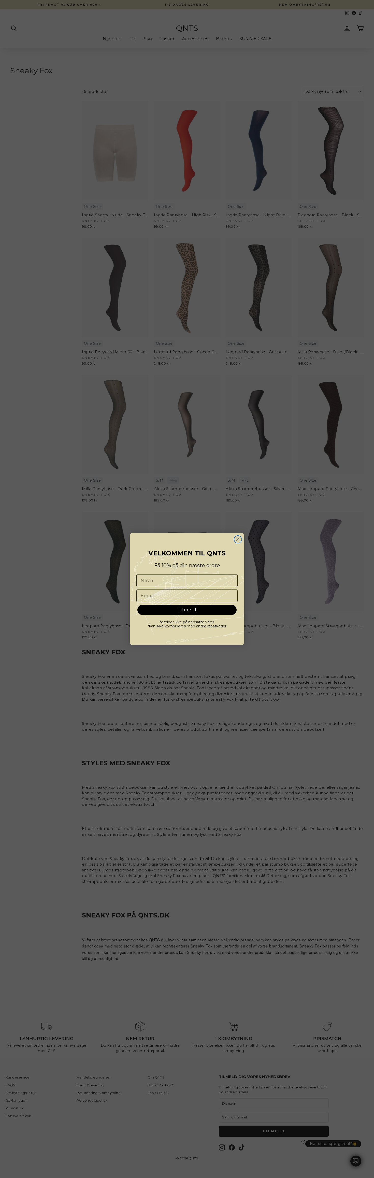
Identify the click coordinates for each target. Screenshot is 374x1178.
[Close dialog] (238, 539)
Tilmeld (187, 609)
